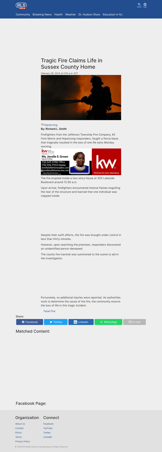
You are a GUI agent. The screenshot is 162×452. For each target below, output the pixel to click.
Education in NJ (112, 14)
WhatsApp (110, 322)
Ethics (18, 432)
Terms (18, 437)
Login (145, 7)
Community (23, 14)
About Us (20, 423)
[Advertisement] (81, 36)
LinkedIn (82, 322)
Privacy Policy (22, 441)
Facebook (31, 322)
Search (139, 7)
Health (58, 14)
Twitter (57, 322)
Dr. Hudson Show (89, 14)
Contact (19, 428)
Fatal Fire (49, 311)
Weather (70, 14)
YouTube (47, 428)
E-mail (136, 322)
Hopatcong (50, 124)
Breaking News (42, 14)
